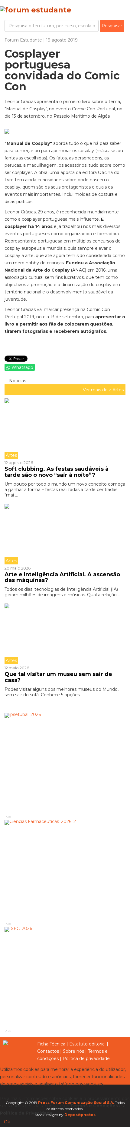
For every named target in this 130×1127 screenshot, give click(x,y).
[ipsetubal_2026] (65, 763)
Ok (7, 1122)
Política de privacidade (86, 1058)
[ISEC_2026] (65, 977)
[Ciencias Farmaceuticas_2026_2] (65, 870)
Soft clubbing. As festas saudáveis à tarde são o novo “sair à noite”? (57, 472)
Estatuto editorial (87, 1044)
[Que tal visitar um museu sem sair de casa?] (65, 634)
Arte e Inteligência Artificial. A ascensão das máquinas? (62, 577)
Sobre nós (73, 1051)
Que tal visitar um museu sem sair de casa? (58, 677)
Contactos (48, 1051)
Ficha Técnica (51, 1044)
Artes (118, 390)
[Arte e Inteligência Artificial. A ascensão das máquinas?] (65, 534)
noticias (17, 380)
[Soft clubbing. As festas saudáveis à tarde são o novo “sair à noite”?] (65, 428)
